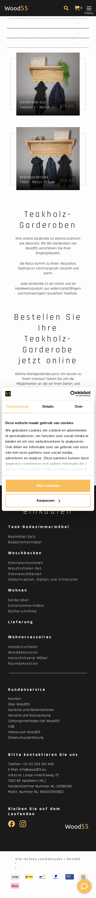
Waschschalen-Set (25, 568)
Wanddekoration (23, 652)
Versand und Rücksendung (29, 715)
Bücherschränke (22, 611)
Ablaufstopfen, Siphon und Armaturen (43, 579)
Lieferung (20, 622)
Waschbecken (25, 553)
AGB (11, 726)
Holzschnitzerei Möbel (28, 658)
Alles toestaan (48, 486)
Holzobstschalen (23, 647)
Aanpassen (45, 500)
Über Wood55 (19, 704)
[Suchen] (66, 9)
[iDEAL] (29, 877)
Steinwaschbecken (25, 574)
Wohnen (17, 590)
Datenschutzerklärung (26, 737)
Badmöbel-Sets (22, 536)
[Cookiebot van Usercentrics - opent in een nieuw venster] (70, 394)
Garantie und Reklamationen (31, 709)
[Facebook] (11, 826)
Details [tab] (48, 406)
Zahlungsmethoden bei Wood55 (34, 721)
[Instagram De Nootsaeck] (23, 826)
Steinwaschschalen (25, 562)
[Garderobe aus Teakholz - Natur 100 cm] (48, 84)
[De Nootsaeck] (75, 826)
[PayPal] (56, 877)
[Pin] (69, 877)
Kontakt (14, 698)
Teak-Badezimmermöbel (38, 526)
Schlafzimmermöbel (26, 605)
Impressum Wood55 (24, 732)
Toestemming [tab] (17, 406)
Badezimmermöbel (25, 542)
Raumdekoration (23, 663)
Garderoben (18, 600)
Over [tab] (79, 406)
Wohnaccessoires (30, 637)
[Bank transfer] (15, 877)
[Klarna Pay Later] (15, 886)
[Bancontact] (42, 877)
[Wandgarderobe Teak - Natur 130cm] (48, 158)
